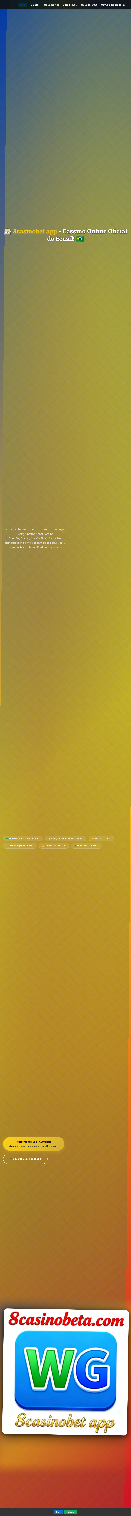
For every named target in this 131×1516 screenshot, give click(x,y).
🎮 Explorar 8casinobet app (25, 1159)
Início (22, 5)
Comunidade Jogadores (113, 5)
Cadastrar (70, 1512)
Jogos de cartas (89, 5)
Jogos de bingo (51, 5)
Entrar (58, 1512)
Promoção (34, 5)
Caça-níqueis (70, 5)
